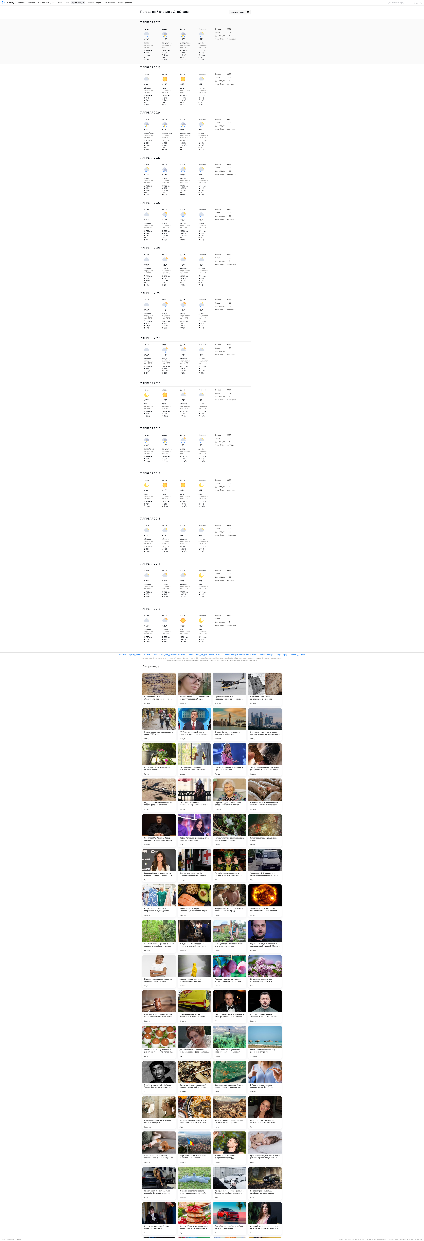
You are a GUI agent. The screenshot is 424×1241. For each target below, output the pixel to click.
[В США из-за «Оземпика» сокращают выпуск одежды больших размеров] (159, 900)
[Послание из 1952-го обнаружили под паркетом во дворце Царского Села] (159, 689)
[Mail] (3, 2)
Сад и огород (282, 655)
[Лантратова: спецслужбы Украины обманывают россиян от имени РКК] (194, 865)
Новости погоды (266, 655)
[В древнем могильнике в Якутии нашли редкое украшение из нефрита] (229, 1077)
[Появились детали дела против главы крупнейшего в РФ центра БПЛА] (159, 1006)
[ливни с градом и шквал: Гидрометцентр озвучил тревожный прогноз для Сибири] (194, 971)
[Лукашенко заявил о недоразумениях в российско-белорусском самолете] (229, 689)
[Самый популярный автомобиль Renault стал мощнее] (229, 1218)
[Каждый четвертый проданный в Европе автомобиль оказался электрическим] (229, 1183)
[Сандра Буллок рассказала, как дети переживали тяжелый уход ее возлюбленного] (265, 1218)
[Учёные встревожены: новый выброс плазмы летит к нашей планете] (265, 900)
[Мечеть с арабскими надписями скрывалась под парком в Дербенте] (229, 1112)
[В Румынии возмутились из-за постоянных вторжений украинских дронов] (194, 1148)
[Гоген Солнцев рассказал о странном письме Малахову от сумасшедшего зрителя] (229, 865)
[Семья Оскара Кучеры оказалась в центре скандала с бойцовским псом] (229, 1006)
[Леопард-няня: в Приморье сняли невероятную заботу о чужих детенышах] (159, 936)
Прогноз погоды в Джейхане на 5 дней (169, 655)
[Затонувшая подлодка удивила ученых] (265, 830)
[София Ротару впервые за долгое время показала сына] (194, 830)
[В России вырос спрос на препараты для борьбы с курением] (265, 1077)
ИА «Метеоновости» (415, 1239)
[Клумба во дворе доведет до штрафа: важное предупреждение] (159, 759)
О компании (10, 1239)
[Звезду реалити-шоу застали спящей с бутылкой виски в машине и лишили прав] (159, 1183)
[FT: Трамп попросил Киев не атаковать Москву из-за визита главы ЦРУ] (194, 724)
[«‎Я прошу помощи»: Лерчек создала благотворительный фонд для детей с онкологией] (265, 1112)
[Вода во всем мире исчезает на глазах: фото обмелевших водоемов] (159, 795)
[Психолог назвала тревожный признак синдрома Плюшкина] (194, 1077)
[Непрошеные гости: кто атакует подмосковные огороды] (229, 900)
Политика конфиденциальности (355, 1239)
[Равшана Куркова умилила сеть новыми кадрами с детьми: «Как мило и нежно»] (159, 865)
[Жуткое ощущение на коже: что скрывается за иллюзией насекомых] (159, 971)
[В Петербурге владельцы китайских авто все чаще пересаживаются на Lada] (265, 1183)
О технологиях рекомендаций (376, 1239)
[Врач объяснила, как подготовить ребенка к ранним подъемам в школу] (265, 1148)
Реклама (18, 1239)
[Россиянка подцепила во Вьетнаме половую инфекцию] (194, 759)
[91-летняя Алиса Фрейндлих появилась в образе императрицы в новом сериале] (159, 1218)
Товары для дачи (298, 655)
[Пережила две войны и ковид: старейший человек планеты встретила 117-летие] (229, 795)
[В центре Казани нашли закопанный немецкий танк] (265, 689)
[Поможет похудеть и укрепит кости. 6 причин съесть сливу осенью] (229, 971)
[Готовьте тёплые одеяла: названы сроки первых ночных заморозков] (229, 830)
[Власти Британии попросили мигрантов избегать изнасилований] (229, 724)
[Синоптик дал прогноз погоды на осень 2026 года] (159, 724)
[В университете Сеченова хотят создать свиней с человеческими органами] (265, 795)
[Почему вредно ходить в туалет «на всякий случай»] (159, 1112)
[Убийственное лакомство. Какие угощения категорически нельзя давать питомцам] (265, 759)
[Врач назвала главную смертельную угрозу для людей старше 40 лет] (194, 900)
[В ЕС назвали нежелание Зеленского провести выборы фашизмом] (265, 1006)
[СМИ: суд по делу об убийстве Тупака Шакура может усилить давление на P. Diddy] (159, 1077)
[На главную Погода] (10, 2)
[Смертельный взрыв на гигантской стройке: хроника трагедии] (194, 1006)
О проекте (340, 1239)
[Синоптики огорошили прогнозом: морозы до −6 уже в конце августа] (194, 795)
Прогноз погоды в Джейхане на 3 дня (134, 655)
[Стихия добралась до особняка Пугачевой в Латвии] (229, 759)
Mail (3, 1239)
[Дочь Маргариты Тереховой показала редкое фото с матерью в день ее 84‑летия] (194, 1042)
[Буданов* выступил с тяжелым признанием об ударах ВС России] (265, 936)
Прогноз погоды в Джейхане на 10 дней (240, 655)
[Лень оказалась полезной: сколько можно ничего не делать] (159, 1148)
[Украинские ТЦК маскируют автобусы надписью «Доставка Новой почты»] (265, 865)
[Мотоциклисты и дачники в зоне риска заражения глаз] (229, 936)
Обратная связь (393, 1239)
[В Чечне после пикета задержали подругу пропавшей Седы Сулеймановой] (194, 689)
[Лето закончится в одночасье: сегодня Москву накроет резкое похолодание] (265, 724)
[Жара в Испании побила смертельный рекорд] (229, 1148)
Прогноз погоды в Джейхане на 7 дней (204, 655)
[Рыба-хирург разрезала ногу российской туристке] (265, 1042)
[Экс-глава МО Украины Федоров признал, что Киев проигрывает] (159, 830)
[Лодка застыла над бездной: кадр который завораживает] (229, 1042)
